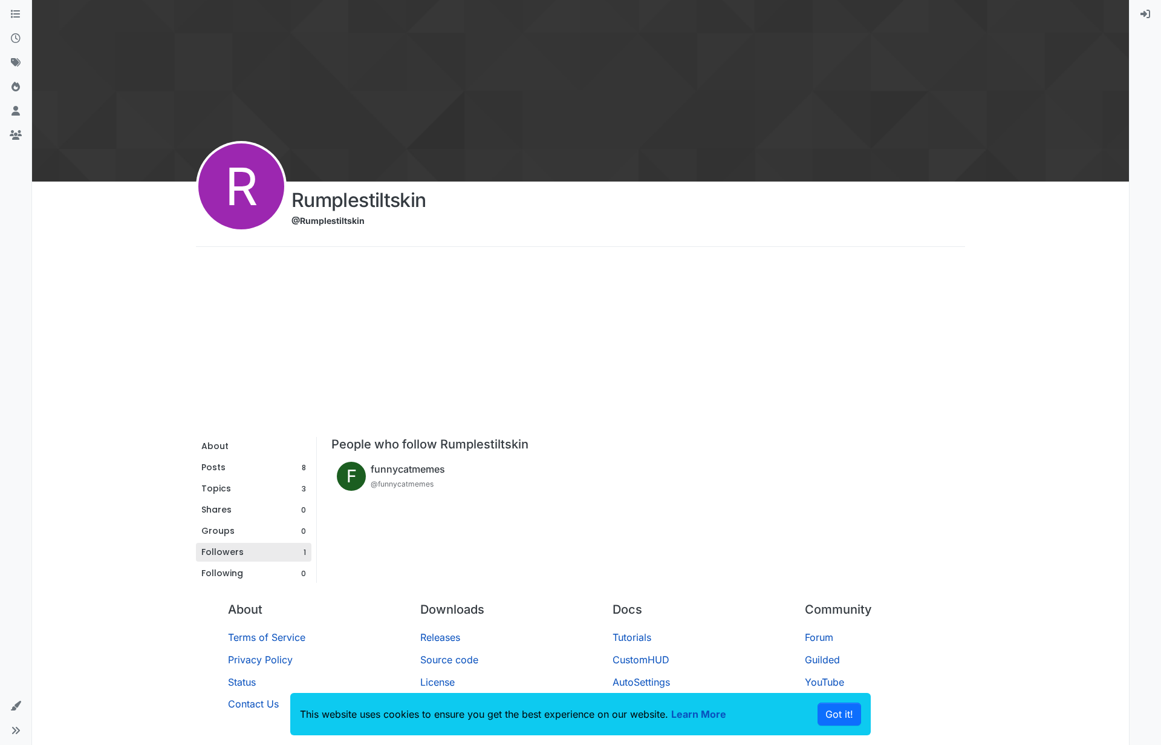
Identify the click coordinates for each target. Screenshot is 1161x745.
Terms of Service (266, 637)
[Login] (1145, 14)
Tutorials (632, 637)
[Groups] (16, 135)
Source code (449, 660)
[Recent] (16, 38)
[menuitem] (1145, 14)
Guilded (822, 660)
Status (242, 682)
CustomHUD (641, 660)
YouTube (824, 682)
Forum (819, 637)
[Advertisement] (580, 346)
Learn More (698, 714)
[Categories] (16, 14)
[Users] (16, 111)
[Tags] (16, 63)
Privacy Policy (260, 660)
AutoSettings (641, 682)
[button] (16, 706)
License (437, 682)
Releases (440, 637)
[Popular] (16, 87)
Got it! (839, 714)
